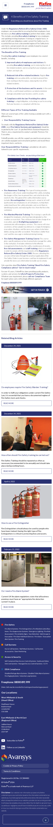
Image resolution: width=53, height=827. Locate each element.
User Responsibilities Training (14, 147)
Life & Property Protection (32, 274)
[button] (5, 5)
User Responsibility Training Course (19, 120)
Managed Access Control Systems (30, 664)
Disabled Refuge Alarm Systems (16, 673)
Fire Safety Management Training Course (21, 239)
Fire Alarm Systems (11, 629)
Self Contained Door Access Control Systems (20, 661)
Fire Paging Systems (12, 676)
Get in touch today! (27, 268)
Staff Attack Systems (27, 649)
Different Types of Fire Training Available (19, 110)
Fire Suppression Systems (19, 631)
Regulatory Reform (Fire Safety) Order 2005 (28, 29)
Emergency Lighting (36, 631)
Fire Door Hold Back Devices (24, 636)
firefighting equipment (28, 222)
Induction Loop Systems (28, 676)
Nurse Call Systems (12, 649)
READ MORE (9, 403)
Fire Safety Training (25, 265)
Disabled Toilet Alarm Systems (38, 673)
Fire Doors (38, 636)
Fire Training (19, 639)
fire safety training (20, 34)
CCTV (45, 664)
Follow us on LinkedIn (16, 747)
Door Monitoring (20, 651)
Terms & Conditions (11, 771)
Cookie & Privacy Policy (13, 766)
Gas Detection (34, 634)
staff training (32, 248)
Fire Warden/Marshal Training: (17, 214)
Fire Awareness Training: (14, 190)
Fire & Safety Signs (21, 634)
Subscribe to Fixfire (15, 740)
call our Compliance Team (39, 276)
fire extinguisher (17, 200)
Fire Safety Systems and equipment (25, 127)
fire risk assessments (13, 248)
